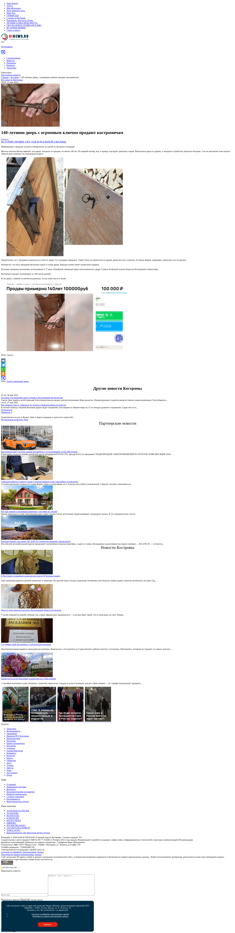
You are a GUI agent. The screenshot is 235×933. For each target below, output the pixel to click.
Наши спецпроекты (16, 743)
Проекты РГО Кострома (18, 736)
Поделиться (6, 410)
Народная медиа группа (18, 801)
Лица (9, 770)
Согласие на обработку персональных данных (22, 852)
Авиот (10, 381)
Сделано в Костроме (16, 18)
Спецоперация (13, 58)
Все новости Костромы (12, 80)
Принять (48, 924)
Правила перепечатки (17, 794)
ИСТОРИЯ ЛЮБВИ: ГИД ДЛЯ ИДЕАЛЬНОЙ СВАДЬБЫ (33, 141)
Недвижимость (14, 731)
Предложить (12, 3)
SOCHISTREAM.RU (16, 825)
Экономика (12, 733)
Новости (11, 60)
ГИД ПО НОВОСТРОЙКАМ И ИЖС (24, 25)
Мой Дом (11, 13)
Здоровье (11, 748)
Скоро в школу (13, 30)
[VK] (117, 360)
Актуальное (12, 773)
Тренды (10, 768)
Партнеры (11, 63)
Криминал (11, 753)
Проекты (11, 65)
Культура (11, 755)
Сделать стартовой (15, 796)
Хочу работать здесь (16, 11)
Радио (9, 775)
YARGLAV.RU (13, 830)
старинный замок (21, 381)
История (14, 77)
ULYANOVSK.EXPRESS (18, 828)
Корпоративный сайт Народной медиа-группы (28, 833)
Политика (11, 741)
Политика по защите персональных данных (21, 854)
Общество (11, 760)
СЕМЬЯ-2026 (13, 15)
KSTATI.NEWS (14, 820)
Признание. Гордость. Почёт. (20, 20)
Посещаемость (13, 799)
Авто (9, 763)
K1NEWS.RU (13, 818)
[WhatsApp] (117, 369)
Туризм (10, 765)
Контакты (11, 789)
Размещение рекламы (16, 787)
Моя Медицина (14, 8)
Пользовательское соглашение (21, 792)
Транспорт (11, 68)
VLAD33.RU (13, 813)
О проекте (11, 784)
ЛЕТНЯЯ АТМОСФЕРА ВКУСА (22, 23)
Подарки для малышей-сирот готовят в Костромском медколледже (32, 398)
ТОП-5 (10, 6)
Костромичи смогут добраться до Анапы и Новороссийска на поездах (33, 405)
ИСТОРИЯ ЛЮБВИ (16, 28)
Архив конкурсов (15, 751)
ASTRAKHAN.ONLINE (18, 811)
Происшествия (13, 738)
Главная (4, 77)
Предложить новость (11, 75)
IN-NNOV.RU (13, 816)
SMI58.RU (11, 823)
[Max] (117, 378)
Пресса (10, 758)
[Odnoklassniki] (117, 374)
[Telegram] (117, 365)
